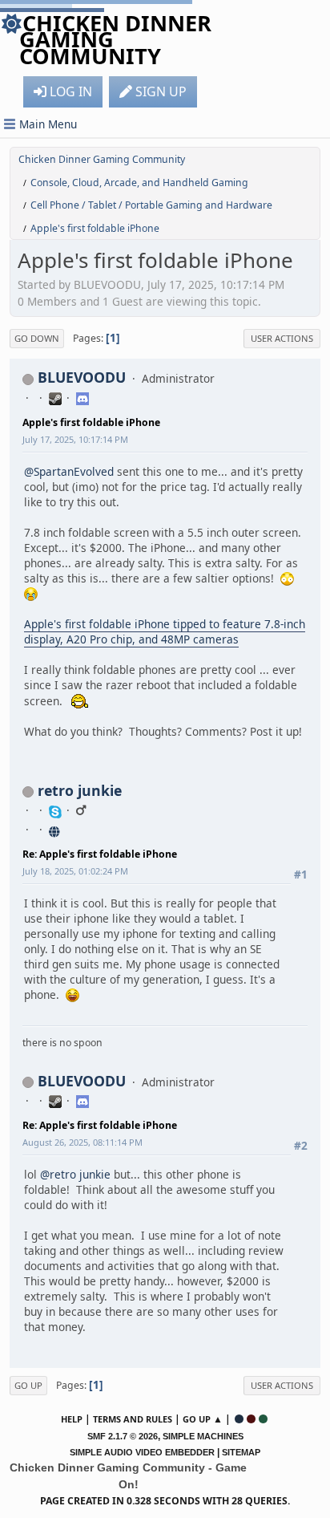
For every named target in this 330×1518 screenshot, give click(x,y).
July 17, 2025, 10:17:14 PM (75, 439)
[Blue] (239, 1419)
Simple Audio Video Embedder (142, 1452)
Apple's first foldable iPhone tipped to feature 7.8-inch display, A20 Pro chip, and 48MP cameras (164, 631)
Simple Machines (203, 1436)
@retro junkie (75, 1174)
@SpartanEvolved (69, 471)
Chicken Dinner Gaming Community (115, 39)
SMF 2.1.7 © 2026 (122, 1436)
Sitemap (241, 1452)
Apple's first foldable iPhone (91, 422)
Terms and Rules (132, 1419)
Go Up (28, 1385)
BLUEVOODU (82, 377)
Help (71, 1419)
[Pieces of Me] (55, 829)
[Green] (263, 1419)
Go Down (36, 338)
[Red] (251, 1419)
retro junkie (80, 790)
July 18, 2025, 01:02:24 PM (75, 871)
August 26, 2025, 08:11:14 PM (82, 1142)
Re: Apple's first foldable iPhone (99, 854)
